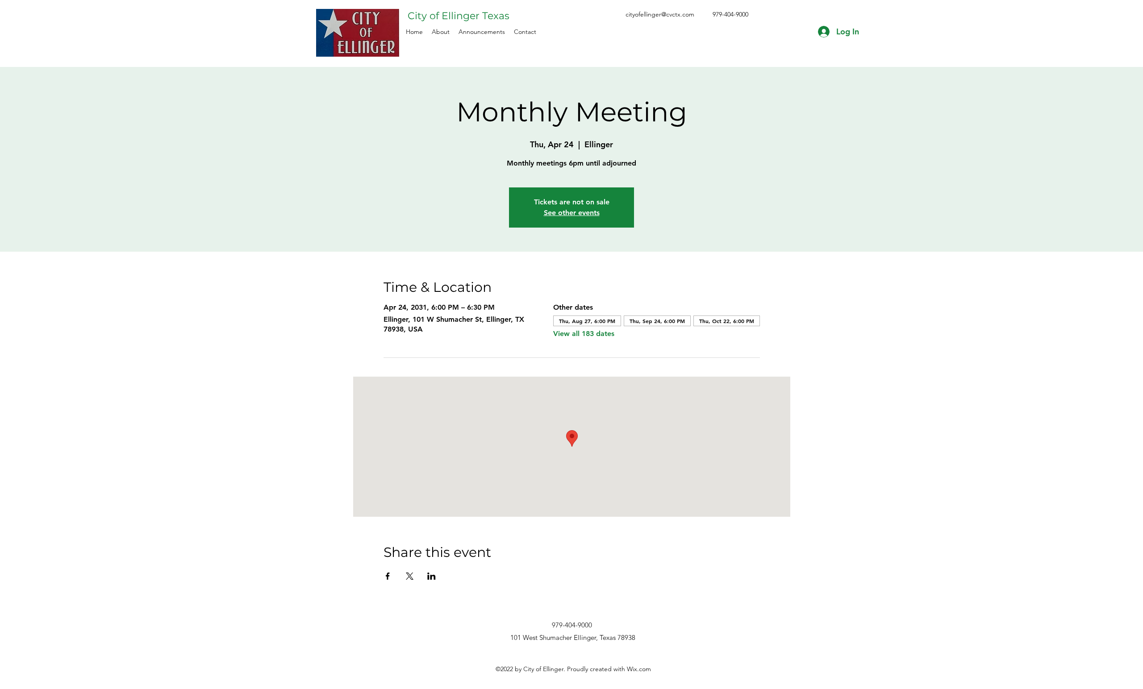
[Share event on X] (409, 576)
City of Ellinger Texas (458, 16)
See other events (572, 212)
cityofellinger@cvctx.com (660, 14)
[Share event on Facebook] (388, 576)
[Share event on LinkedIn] (431, 576)
